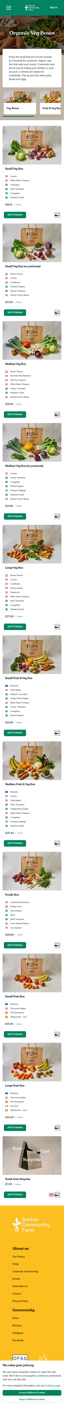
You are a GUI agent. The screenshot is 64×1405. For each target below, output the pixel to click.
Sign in (53, 7)
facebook (17, 1340)
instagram (17, 1333)
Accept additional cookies (32, 1393)
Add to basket (15, 215)
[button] (8, 7)
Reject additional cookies (32, 1399)
